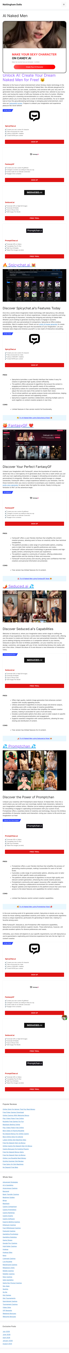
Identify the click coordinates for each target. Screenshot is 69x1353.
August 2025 (7, 1344)
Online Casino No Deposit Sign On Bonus (17, 1146)
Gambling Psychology (10, 1234)
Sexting (5, 1289)
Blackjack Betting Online (11, 1124)
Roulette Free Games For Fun (13, 1121)
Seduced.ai (9, 202)
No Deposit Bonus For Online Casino (16, 1134)
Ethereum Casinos (9, 1225)
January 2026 (8, 1341)
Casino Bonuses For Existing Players (16, 1149)
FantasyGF (9, 164)
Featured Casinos (9, 1231)
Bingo (5, 1200)
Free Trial (34, 218)
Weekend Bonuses (9, 1313)
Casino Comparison (10, 1207)
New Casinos (7, 1277)
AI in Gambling (8, 1185)
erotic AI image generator (48, 324)
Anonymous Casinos (10, 1188)
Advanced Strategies (10, 1182)
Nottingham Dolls (12, 4)
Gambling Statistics (10, 1237)
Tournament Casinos (10, 1304)
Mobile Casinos (8, 1271)
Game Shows (7, 1240)
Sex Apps (6, 1286)
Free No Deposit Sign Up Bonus (14, 1143)
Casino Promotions (9, 1210)
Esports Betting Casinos (11, 1222)
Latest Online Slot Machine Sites (14, 1140)
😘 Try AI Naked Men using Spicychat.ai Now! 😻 (34, 418)
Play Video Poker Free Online (13, 1118)
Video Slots (7, 1307)
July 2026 (6, 1331)
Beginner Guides (9, 1197)
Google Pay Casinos (10, 1243)
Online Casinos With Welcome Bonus (16, 1115)
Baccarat (6, 1191)
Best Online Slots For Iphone (13, 1137)
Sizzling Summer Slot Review (13, 1161)
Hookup (5, 1249)
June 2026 (6, 1334)
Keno (4, 1255)
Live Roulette (7, 1262)
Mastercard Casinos (10, 1265)
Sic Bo (5, 1292)
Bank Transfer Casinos (11, 1194)
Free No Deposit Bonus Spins (13, 1152)
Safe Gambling (8, 1280)
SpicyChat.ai (10, 126)
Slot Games (7, 1295)
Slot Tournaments (9, 1298)
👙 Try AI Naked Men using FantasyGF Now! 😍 (34, 578)
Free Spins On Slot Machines (13, 1164)
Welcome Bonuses (9, 1317)
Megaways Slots (9, 1268)
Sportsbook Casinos (10, 1301)
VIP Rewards (7, 1310)
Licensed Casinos (9, 1258)
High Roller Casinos (10, 1246)
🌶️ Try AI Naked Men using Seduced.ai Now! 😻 (34, 738)
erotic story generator (10, 485)
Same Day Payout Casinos (12, 1283)
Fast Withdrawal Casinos (12, 1228)
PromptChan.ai (11, 241)
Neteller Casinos (9, 1274)
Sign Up (34, 142)
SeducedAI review (15, 103)
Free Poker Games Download (13, 1112)
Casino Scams (8, 1216)
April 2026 (6, 1338)
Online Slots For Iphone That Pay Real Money (19, 1109)
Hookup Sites (7, 1252)
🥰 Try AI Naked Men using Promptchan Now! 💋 (34, 907)
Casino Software (9, 1219)
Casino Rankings (9, 1213)
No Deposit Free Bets (10, 1167)
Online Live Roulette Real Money (14, 1158)
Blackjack (6, 1203)
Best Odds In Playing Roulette (13, 1131)
